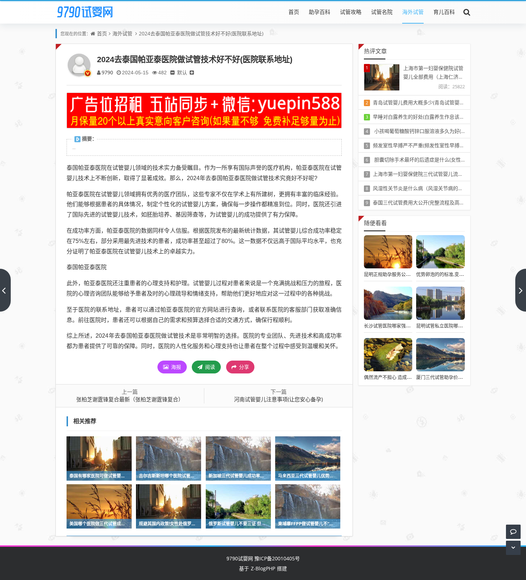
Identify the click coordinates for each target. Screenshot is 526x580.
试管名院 (382, 11)
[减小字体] (172, 72)
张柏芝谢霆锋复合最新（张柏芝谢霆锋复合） (130, 399)
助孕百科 (319, 11)
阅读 (209, 366)
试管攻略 (350, 11)
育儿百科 (444, 11)
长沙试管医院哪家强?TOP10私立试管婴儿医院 (411, 325)
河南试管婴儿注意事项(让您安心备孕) (278, 399)
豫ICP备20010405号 (276, 558)
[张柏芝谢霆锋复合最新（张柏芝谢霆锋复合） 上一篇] (5, 290)
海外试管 (413, 11)
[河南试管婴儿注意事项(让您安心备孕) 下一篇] (520, 290)
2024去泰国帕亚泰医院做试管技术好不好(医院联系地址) (201, 33)
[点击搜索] (467, 12)
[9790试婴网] (89, 12)
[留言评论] (513, 531)
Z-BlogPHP (263, 568)
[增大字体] (192, 72)
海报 (175, 366)
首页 (293, 11)
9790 (107, 72)
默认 (182, 72)
